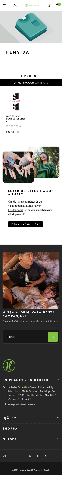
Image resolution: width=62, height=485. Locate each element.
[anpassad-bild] (9, 371)
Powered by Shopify (42, 470)
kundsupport (15, 210)
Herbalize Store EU (26, 470)
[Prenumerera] (53, 337)
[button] (4, 5)
